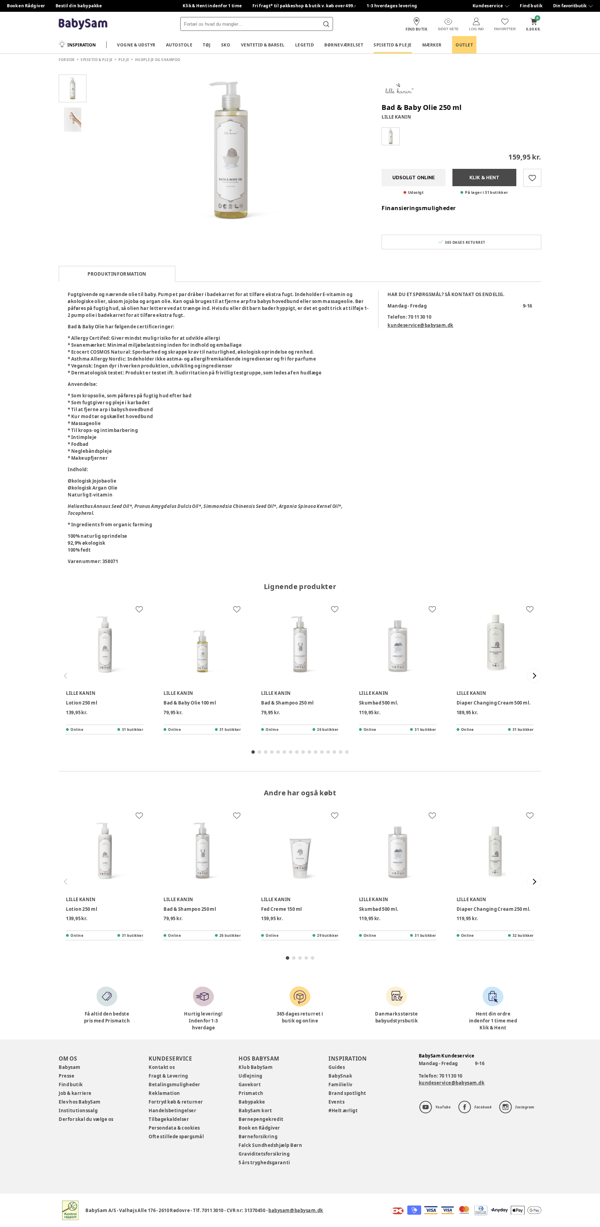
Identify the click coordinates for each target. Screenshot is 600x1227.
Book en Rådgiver (26, 6)
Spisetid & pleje (393, 45)
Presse (66, 1076)
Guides (336, 1067)
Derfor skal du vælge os (86, 1119)
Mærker (432, 45)
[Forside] (83, 24)
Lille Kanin (396, 117)
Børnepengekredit (261, 1119)
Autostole (179, 45)
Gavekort (250, 1084)
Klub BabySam (256, 1067)
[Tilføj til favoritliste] (532, 178)
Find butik (531, 6)
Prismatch (251, 1093)
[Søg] (326, 24)
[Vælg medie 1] (72, 88)
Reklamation (164, 1093)
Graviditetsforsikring (264, 1154)
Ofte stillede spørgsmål (176, 1136)
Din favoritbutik (569, 6)
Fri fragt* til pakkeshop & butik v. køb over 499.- (304, 6)
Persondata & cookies (174, 1128)
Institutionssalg (78, 1110)
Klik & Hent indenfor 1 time (212, 6)
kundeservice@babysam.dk (420, 325)
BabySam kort (255, 1110)
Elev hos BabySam (80, 1102)
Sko (226, 45)
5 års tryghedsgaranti (264, 1162)
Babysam (70, 1067)
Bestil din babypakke (79, 6)
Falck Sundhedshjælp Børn (270, 1145)
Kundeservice (488, 6)
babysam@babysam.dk (295, 1210)
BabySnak (340, 1076)
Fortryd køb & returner (176, 1102)
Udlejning (250, 1076)
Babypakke (252, 1102)
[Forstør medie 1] (230, 151)
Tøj (207, 45)
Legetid (304, 45)
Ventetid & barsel (263, 45)
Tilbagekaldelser (169, 1119)
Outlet (464, 45)
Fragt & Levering (168, 1076)
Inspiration (81, 45)
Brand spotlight (347, 1093)
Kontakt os (162, 1067)
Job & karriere (75, 1093)
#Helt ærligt (343, 1110)
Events (336, 1102)
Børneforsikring (258, 1136)
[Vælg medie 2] (72, 119)
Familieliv (340, 1084)
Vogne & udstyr (136, 45)
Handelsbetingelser (172, 1110)
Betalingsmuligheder (174, 1084)
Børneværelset (343, 45)
